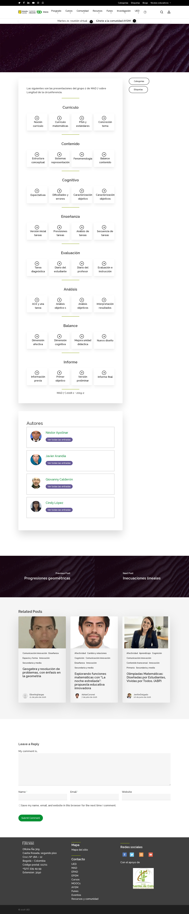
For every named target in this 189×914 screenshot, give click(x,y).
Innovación (44, 658)
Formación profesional (49, 70)
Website (127, 791)
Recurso (86, 70)
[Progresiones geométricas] (47, 576)
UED (74, 864)
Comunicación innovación (35, 653)
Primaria (131, 668)
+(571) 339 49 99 (32, 868)
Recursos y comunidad (84, 898)
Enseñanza (148, 66)
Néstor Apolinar (29, 66)
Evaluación (31, 70)
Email (74, 791)
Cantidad (137, 66)
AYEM (74, 887)
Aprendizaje (125, 66)
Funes (74, 891)
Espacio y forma (30, 658)
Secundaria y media (102, 70)
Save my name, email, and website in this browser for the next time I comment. (68, 805)
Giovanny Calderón (63, 66)
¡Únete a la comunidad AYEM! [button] (113, 20)
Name (22, 791)
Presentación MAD (71, 70)
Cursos (75, 879)
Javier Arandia (45, 66)
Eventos (76, 895)
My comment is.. (28, 751)
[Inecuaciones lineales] (141, 576)
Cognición (79, 658)
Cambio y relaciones (97, 653)
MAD (74, 867)
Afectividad (80, 653)
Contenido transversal (137, 663)
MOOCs (76, 883)
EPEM (74, 875)
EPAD (74, 871)
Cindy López (80, 66)
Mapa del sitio (79, 849)
